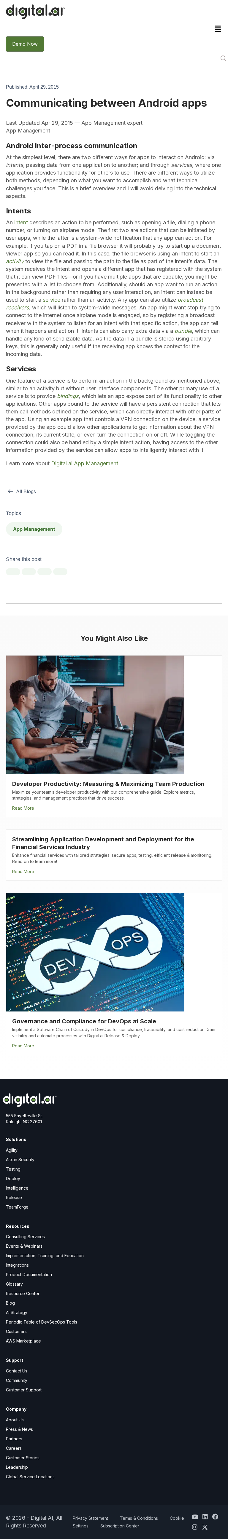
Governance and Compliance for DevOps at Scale (84, 1021)
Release (14, 1197)
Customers (16, 1331)
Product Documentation (29, 1274)
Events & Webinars (24, 1246)
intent (21, 222)
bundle (183, 331)
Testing (13, 1169)
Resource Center (22, 1293)
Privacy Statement (90, 1518)
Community (16, 1380)
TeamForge (17, 1206)
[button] (223, 58)
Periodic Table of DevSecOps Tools (41, 1321)
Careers (14, 1448)
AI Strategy (16, 1312)
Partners (14, 1438)
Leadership (17, 1467)
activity (15, 261)
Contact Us (16, 1370)
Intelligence (17, 1187)
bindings (68, 396)
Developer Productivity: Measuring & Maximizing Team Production (108, 783)
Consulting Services (25, 1236)
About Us (15, 1419)
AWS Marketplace (23, 1340)
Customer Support (24, 1389)
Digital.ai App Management (84, 463)
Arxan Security (20, 1159)
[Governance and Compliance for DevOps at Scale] (95, 951)
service (52, 300)
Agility (12, 1150)
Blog (10, 1302)
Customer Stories (22, 1457)
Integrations (17, 1265)
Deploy (13, 1178)
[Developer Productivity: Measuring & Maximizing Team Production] (95, 714)
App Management (34, 529)
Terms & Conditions (139, 1518)
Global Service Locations (30, 1476)
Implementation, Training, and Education (45, 1255)
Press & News (19, 1429)
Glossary (14, 1284)
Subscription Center (119, 1525)
